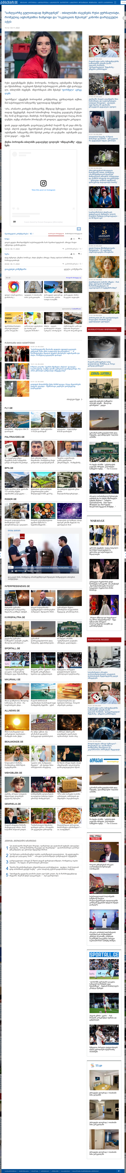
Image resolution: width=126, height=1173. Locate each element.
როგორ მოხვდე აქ (73, 278)
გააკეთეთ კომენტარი (15, 269)
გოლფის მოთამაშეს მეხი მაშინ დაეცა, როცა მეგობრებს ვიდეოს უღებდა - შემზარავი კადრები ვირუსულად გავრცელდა (56, 386)
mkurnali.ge (12, 680)
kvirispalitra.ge (15, 617)
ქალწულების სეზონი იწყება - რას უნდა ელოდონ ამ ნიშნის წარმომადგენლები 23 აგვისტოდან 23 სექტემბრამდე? (104, 285)
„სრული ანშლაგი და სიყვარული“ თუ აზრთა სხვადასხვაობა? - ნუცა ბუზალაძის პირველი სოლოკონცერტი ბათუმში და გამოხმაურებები (103, 622)
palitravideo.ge (14, 437)
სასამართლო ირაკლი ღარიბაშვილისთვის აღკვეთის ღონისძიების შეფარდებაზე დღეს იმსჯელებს (103, 675)
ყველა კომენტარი (73, 269)
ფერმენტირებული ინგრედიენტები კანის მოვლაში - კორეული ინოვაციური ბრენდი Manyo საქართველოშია (14, 328)
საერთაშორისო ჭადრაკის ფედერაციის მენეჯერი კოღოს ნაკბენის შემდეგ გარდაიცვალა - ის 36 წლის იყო (103, 215)
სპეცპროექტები (10, 1171)
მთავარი (23, 3)
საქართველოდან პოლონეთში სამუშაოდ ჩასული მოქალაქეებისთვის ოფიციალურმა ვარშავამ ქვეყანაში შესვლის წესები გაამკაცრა (103, 901)
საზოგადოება (43, 3)
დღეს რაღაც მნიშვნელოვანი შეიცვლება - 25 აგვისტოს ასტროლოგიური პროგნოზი (102, 250)
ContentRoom (76, 309)
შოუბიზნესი (83, 3)
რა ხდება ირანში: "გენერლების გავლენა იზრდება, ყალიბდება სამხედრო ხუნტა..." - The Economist (103, 467)
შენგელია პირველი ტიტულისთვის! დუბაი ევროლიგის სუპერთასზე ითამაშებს (103, 1050)
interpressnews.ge (17, 586)
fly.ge (9, 408)
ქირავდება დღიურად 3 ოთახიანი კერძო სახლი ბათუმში (53, 297)
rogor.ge (10, 499)
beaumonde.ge (14, 742)
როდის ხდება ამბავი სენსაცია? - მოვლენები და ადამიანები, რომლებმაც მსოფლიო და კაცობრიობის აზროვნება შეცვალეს (104, 747)
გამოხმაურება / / (73, 249)
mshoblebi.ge (13, 773)
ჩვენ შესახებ (24, 1171)
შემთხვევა (93, 3)
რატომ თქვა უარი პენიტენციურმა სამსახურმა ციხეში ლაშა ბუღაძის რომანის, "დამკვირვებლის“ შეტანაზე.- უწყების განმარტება (104, 65)
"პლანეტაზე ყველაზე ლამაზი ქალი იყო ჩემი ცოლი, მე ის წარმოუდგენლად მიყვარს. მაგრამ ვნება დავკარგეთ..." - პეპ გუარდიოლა (43, 875)
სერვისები (45, 1171)
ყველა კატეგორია (105, 3)
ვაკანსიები (65, 1171)
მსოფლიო (64, 3)
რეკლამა (34, 1171)
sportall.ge (12, 648)
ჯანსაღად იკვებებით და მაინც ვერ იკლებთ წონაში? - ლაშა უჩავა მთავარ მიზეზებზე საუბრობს (33, 328)
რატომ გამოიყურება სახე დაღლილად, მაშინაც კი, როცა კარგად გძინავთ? (101, 364)
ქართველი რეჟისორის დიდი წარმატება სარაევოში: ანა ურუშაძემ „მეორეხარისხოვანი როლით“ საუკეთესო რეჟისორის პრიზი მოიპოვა (104, 586)
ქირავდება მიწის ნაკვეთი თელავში (71, 296)
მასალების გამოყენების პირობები (85, 1171)
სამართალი (54, 3)
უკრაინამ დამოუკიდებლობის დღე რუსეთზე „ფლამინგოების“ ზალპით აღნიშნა (103, 435)
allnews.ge (12, 711)
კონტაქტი (55, 1171)
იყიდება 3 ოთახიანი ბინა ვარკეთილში (33, 296)
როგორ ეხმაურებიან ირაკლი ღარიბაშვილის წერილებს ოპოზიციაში (101, 867)
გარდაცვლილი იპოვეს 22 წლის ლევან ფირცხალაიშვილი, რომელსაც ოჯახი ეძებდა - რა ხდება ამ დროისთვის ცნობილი (43, 862)
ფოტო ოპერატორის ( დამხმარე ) (14, 296)
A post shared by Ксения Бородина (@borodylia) (43, 222)
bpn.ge (9, 468)
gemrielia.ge (13, 804)
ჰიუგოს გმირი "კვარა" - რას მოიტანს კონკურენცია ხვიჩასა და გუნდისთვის (103, 1018)
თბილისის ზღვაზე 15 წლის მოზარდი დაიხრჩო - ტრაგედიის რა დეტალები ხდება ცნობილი (103, 139)
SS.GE (8, 278)
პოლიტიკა (32, 3)
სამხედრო (74, 3)
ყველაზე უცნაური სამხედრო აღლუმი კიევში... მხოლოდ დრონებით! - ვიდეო (100, 403)
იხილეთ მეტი (73, 399)
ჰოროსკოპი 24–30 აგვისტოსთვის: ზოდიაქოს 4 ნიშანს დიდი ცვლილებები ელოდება (104, 320)
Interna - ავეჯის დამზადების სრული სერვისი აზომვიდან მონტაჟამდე (52, 328)
